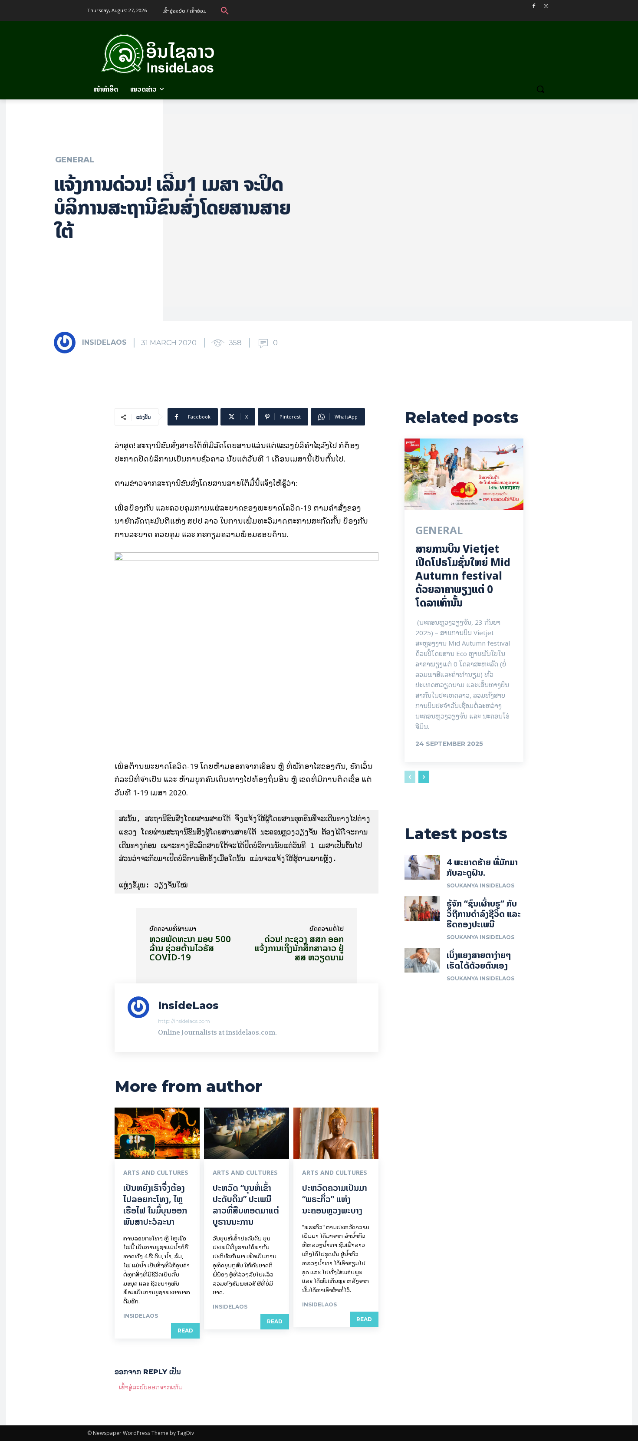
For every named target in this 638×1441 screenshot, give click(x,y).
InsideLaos (104, 342)
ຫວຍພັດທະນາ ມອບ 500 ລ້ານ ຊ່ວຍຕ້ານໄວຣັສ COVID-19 (190, 948)
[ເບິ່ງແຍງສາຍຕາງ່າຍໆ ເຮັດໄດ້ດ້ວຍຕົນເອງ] (422, 960)
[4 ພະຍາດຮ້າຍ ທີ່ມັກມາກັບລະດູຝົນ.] (422, 867)
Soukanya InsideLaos (480, 885)
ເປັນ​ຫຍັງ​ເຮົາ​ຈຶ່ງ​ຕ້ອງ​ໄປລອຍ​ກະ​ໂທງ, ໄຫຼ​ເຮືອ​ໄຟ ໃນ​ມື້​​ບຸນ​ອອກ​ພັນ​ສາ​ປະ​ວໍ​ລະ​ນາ (155, 1204)
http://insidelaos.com (184, 1021)
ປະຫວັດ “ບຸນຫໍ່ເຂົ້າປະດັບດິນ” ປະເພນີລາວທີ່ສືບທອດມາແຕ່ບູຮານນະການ (246, 1204)
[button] (224, 10)
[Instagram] (546, 6)
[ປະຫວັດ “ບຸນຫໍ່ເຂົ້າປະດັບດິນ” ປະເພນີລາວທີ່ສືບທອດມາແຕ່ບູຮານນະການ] (246, 1133)
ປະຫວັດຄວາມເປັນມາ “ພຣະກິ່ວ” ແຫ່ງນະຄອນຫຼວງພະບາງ (334, 1198)
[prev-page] (410, 777)
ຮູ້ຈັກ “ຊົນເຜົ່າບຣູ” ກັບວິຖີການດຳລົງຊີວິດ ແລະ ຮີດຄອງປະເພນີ (484, 913)
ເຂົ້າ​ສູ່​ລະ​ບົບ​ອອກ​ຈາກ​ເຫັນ (151, 1387)
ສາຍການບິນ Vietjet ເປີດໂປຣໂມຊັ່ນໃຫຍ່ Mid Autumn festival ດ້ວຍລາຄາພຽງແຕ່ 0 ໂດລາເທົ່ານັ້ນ (462, 576)
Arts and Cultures (155, 1173)
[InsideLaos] (67, 342)
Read (185, 1330)
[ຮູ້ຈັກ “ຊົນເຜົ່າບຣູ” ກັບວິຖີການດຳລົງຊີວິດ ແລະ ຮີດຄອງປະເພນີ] (422, 908)
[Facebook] (534, 6)
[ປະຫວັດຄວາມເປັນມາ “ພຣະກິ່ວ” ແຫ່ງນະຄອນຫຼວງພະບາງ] (335, 1133)
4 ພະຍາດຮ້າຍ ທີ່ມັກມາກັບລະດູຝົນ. (482, 867)
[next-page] (423, 777)
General (74, 160)
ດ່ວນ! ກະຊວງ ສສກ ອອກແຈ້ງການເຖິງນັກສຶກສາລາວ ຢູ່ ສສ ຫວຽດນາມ (299, 948)
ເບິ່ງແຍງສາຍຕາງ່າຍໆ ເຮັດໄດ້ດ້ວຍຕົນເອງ (479, 960)
